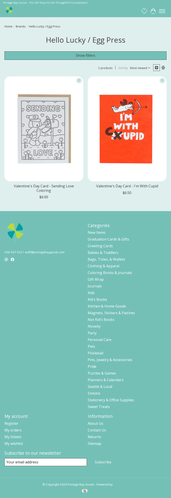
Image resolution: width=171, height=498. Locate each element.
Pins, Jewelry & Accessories (110, 359)
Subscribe (103, 462)
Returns (94, 436)
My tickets (12, 436)
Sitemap (94, 443)
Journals (95, 286)
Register (11, 423)
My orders (13, 430)
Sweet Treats (99, 406)
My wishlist (13, 443)
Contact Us (97, 430)
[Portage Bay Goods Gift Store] (9, 11)
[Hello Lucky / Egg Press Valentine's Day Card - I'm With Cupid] (127, 129)
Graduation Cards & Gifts (108, 239)
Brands (21, 26)
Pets (91, 346)
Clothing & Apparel (103, 266)
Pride (92, 366)
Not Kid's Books (101, 319)
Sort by (123, 68)
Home (8, 26)
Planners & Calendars (106, 379)
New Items (97, 232)
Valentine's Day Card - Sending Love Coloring (44, 188)
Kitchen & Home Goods (107, 306)
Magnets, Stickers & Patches (111, 312)
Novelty (94, 326)
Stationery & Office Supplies (111, 400)
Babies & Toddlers (103, 252)
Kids (91, 292)
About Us (95, 423)
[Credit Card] (85, 491)
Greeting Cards (100, 245)
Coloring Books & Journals (110, 272)
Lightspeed (121, 484)
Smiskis (94, 393)
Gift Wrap (96, 279)
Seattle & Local (100, 386)
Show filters (85, 55)
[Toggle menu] (162, 11)
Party (92, 333)
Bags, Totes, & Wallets (106, 259)
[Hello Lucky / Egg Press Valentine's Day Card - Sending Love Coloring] (43, 129)
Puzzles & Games (102, 373)
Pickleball (95, 353)
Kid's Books (97, 299)
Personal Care (99, 339)
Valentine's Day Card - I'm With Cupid (127, 186)
